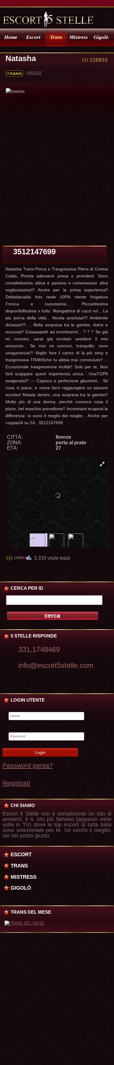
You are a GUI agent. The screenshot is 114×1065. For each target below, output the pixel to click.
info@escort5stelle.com (55, 665)
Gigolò (101, 37)
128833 (20, 558)
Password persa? (27, 765)
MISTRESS (23, 877)
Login (40, 752)
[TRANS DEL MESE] (24, 923)
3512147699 (34, 251)
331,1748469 (39, 649)
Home (10, 37)
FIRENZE (34, 73)
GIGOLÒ (21, 888)
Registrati (16, 782)
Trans (56, 37)
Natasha (20, 58)
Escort (33, 37)
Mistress (78, 37)
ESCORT (21, 854)
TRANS (19, 866)
